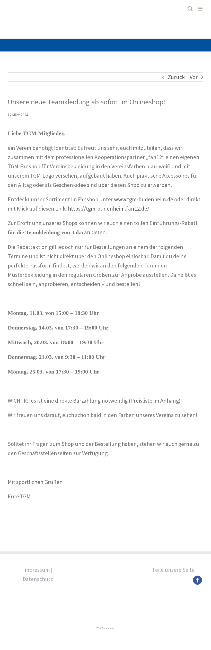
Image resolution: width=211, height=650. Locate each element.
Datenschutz (38, 579)
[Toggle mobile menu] (200, 8)
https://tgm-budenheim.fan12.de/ (108, 208)
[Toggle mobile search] (190, 8)
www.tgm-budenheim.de (143, 199)
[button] (197, 580)
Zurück (176, 77)
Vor (194, 77)
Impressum (36, 569)
